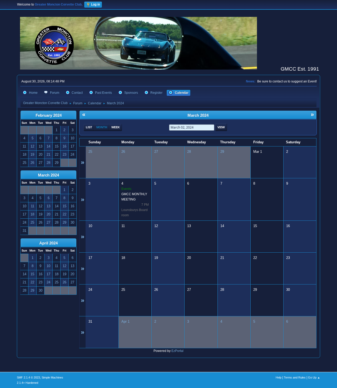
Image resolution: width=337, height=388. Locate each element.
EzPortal (177, 351)
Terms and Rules (295, 377)
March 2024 (48, 175)
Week (115, 127)
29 (222, 152)
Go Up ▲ (314, 377)
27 (156, 152)
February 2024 (49, 115)
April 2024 (48, 243)
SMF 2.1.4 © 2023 (28, 377)
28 (189, 152)
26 (123, 152)
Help (278, 377)
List (89, 127)
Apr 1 (125, 321)
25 (90, 152)
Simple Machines (52, 377)
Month (101, 127)
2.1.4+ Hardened (27, 382)
